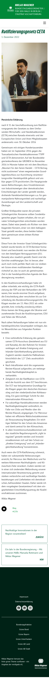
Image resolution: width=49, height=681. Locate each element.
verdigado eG (17, 664)
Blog (14, 508)
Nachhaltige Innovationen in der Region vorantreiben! (24, 534)
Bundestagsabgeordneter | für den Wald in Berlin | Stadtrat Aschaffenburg (29, 11)
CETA (16, 511)
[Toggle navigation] (44, 23)
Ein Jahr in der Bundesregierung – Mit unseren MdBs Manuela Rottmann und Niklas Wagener (24, 554)
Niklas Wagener (24, 5)
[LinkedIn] (24, 608)
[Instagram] (30, 608)
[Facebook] (18, 608)
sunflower (21, 661)
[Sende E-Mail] (4, 508)
